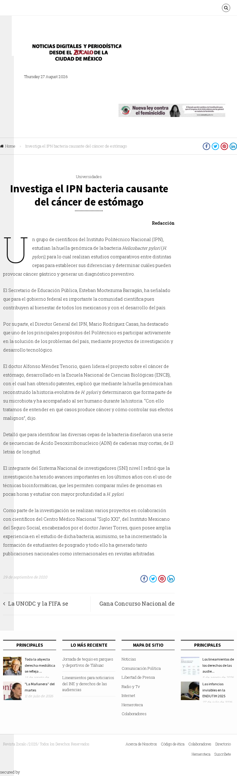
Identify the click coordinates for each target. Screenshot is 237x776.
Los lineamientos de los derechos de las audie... (218, 665)
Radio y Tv (131, 686)
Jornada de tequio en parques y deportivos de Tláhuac (87, 662)
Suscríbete (222, 754)
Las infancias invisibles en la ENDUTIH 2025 (213, 690)
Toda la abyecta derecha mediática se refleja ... (40, 665)
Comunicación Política (141, 668)
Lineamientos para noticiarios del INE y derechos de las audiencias (88, 683)
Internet (128, 695)
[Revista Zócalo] (75, 54)
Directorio (223, 743)
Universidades (89, 176)
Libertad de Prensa (138, 677)
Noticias (129, 659)
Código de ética (173, 743)
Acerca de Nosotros (141, 743)
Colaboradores (134, 713)
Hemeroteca (132, 704)
